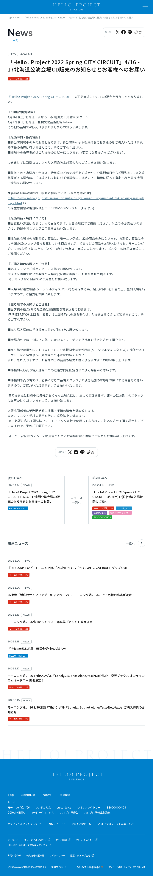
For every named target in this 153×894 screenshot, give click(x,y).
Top (11, 795)
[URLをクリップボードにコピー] (138, 32)
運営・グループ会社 (80, 855)
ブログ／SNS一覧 (81, 824)
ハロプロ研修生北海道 (97, 812)
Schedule (28, 795)
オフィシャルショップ (35, 839)
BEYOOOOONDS (116, 807)
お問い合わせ (14, 855)
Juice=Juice (64, 807)
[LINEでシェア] (130, 32)
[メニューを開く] (145, 7)
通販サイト (54, 824)
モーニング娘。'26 (19, 807)
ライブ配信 (61, 839)
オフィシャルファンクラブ (23, 824)
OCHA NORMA (16, 812)
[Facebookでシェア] (123, 32)
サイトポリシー (57, 855)
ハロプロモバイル (85, 839)
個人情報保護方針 (35, 855)
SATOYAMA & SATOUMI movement (25, 866)
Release (64, 795)
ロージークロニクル (42, 812)
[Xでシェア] (117, 32)
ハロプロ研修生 (69, 812)
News (47, 795)
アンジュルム (43, 807)
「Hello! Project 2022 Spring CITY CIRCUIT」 (41, 96)
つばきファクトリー (89, 807)
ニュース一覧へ (76, 500)
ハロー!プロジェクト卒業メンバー (117, 824)
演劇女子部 (57, 866)
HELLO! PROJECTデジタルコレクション (28, 844)
